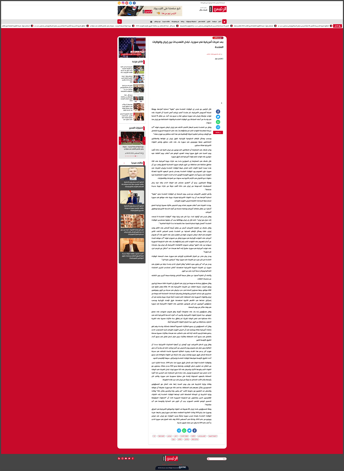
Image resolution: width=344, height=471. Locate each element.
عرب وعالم (157, 21)
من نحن (180, 464)
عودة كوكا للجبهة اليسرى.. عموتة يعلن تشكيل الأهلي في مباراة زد (123, 26)
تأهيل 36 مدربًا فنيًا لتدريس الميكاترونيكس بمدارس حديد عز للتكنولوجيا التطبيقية (217, 26)
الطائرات (193, 436)
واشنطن (187, 439)
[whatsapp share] (218, 122)
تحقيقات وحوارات (191, 21)
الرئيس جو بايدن (202, 436)
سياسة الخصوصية (172, 464)
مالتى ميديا (166, 21)
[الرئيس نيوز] (218, 9)
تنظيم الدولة (161, 436)
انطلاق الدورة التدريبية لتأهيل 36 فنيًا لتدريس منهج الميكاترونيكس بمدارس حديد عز (73, 26)
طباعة (217, 132)
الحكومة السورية (213, 436)
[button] (136, 156)
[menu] (151, 21)
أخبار (219, 21)
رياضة (182, 21)
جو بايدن (169, 436)
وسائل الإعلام (195, 439)
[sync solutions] (182, 468)
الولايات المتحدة (184, 436)
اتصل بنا (164, 464)
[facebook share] (218, 111)
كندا (154, 436)
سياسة (214, 21)
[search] (119, 21)
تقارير (208, 21)
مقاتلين (180, 439)
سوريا (173, 439)
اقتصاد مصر (201, 21)
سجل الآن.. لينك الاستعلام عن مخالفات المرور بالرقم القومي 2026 (168, 26)
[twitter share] (218, 117)
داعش (176, 436)
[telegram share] (218, 127)
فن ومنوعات (175, 21)
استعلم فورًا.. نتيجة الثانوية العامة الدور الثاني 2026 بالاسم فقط (23, 26)
